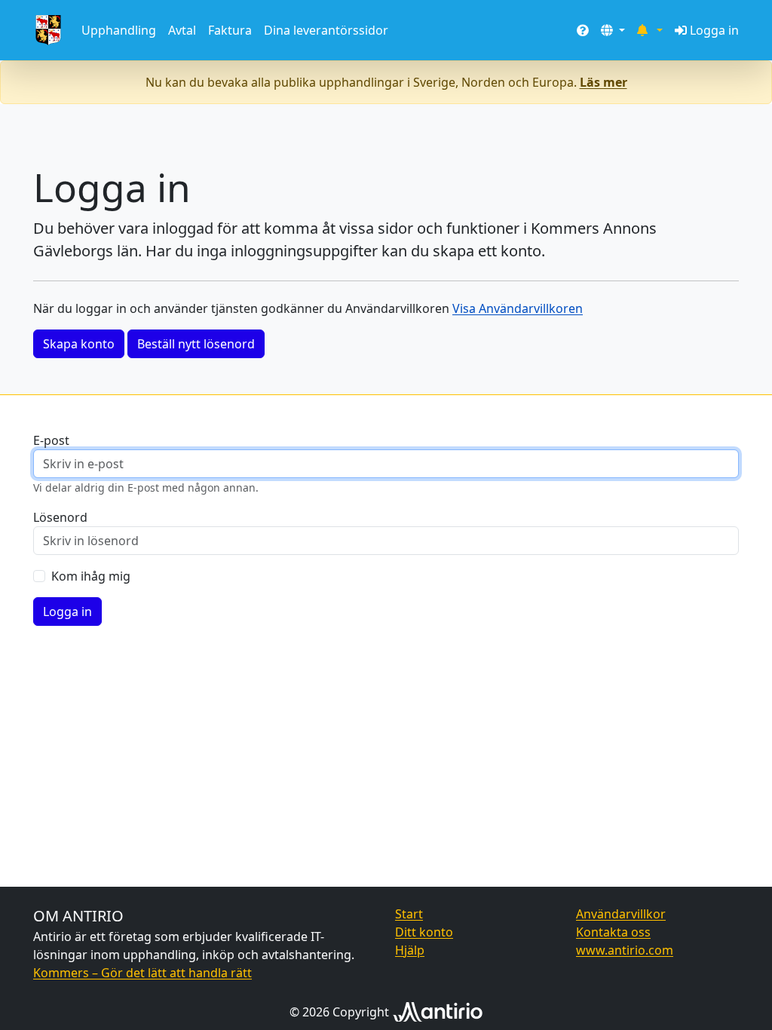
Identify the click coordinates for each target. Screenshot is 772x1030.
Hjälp (409, 950)
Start (409, 914)
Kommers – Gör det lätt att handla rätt (142, 972)
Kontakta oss (613, 932)
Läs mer (603, 82)
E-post (51, 440)
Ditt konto (424, 932)
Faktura (230, 30)
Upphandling (118, 30)
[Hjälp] (583, 30)
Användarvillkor (621, 914)
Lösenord (60, 517)
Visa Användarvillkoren (517, 308)
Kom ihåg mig (90, 576)
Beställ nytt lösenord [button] (196, 344)
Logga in (714, 30)
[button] (613, 30)
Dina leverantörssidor (326, 30)
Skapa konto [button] (79, 344)
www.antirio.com (624, 950)
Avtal (182, 30)
